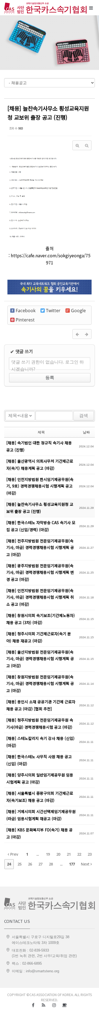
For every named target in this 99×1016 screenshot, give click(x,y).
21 (69, 854)
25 (19, 864)
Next (85, 864)
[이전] (77, 334)
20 (58, 854)
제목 (41, 432)
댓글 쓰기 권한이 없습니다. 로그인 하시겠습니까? (47, 364)
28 (51, 864)
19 (48, 854)
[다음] (86, 334)
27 (40, 864)
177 (72, 864)
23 (90, 854)
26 (30, 864)
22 (79, 854)
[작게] (86, 145)
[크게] (77, 145)
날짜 (86, 432)
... (37, 854)
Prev (13, 854)
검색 (83, 415)
